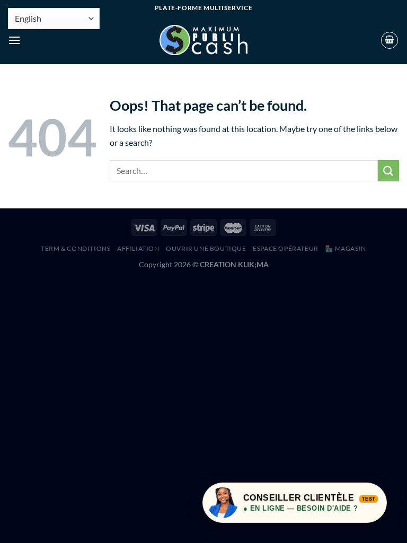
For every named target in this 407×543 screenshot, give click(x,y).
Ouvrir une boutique (206, 248)
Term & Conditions (75, 248)
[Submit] (388, 170)
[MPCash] (203, 40)
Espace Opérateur (285, 248)
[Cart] (389, 40)
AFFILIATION (138, 248)
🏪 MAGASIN (345, 248)
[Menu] (14, 40)
